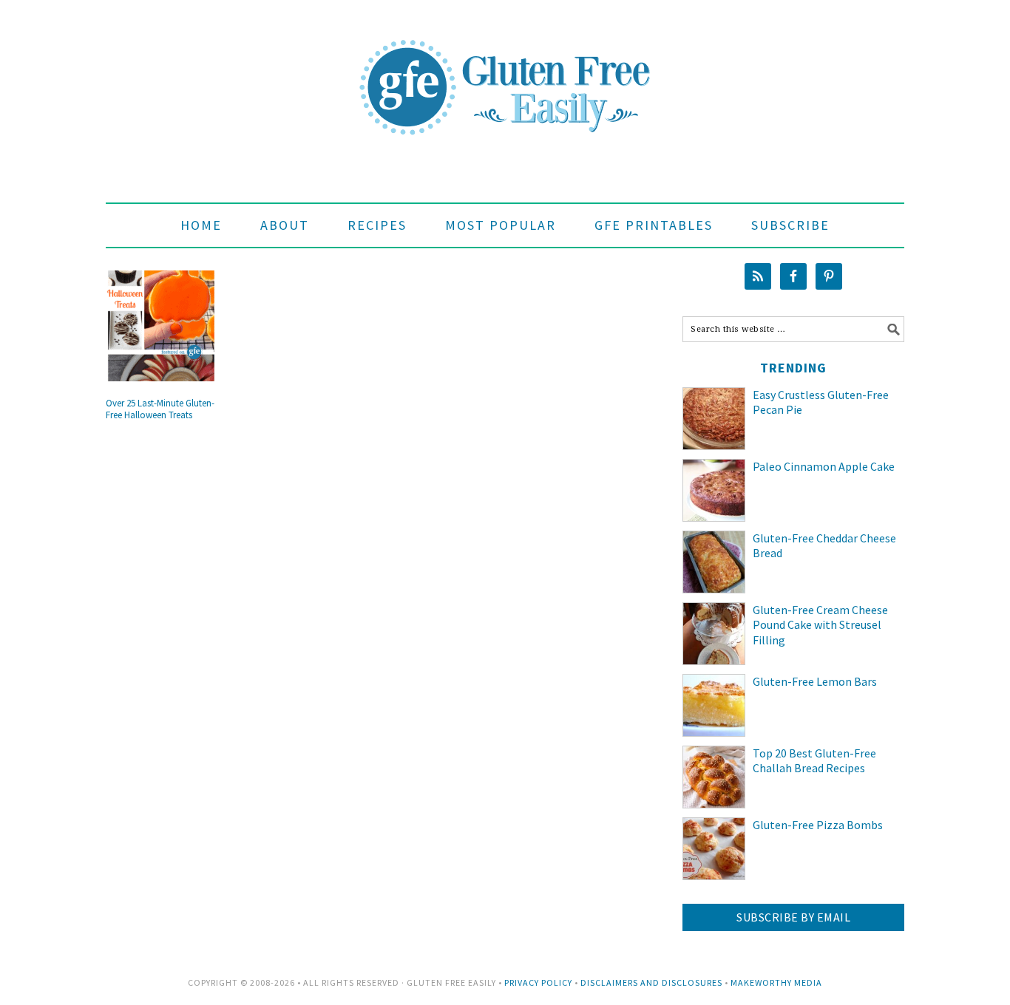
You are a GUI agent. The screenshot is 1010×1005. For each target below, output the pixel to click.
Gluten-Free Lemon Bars (815, 681)
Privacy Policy (538, 982)
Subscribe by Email (793, 917)
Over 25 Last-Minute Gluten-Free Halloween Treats (160, 409)
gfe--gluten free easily (505, 75)
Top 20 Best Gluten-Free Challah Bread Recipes (814, 761)
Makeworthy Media (776, 982)
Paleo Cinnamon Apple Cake (824, 466)
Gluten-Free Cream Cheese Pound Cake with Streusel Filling (820, 625)
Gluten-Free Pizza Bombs (818, 824)
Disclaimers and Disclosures (651, 982)
